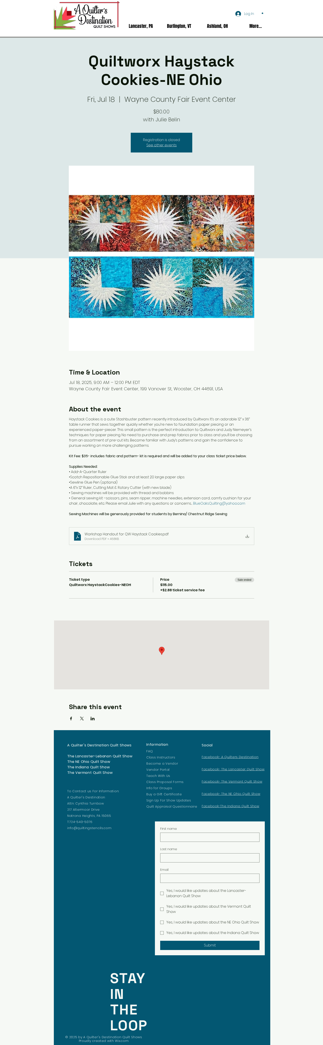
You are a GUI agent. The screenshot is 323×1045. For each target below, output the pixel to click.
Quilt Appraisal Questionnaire (171, 806)
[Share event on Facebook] (71, 718)
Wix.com (122, 1041)
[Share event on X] (82, 718)
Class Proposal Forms (165, 782)
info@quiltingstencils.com (89, 828)
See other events (161, 145)
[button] (262, 13)
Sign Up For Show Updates (168, 800)
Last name (168, 849)
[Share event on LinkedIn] (93, 718)
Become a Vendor (162, 763)
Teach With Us (158, 776)
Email (164, 870)
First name (168, 829)
